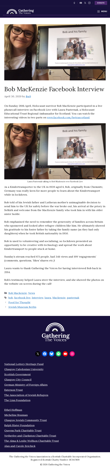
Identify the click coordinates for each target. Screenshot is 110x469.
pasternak (73, 297)
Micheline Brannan (16, 415)
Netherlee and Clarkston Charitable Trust (30, 435)
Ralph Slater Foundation (19, 425)
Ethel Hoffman (13, 409)
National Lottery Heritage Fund (24, 364)
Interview (37, 297)
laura (48, 297)
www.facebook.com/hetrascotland (68, 117)
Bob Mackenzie (17, 293)
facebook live (22, 297)
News (31, 293)
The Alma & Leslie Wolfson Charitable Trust (31, 440)
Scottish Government (17, 374)
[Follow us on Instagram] (89, 3)
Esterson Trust (13, 390)
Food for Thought (19, 302)
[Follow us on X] (85, 3)
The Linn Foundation (17, 400)
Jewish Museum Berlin (22, 307)
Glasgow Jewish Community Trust (25, 420)
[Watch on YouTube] (81, 3)
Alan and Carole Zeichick (19, 446)
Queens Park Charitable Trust (23, 430)
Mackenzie (59, 297)
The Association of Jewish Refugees (26, 395)
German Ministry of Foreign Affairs (26, 384)
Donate (101, 3)
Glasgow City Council (18, 379)
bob (10, 297)
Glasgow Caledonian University (24, 369)
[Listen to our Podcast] (74, 3)
